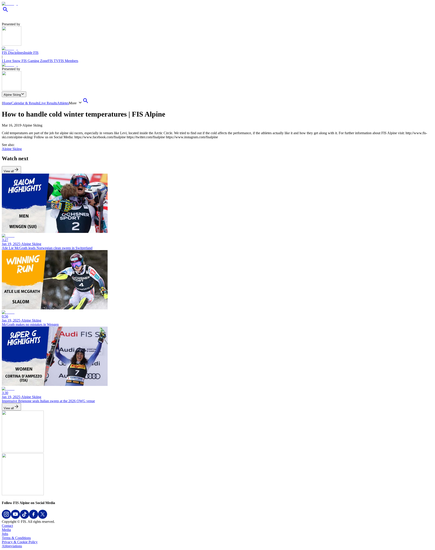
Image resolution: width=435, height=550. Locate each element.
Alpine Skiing (12, 94)
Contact (7, 526)
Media (6, 530)
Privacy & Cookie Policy (20, 542)
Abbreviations (12, 546)
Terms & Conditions (16, 538)
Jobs (5, 534)
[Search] (5, 12)
